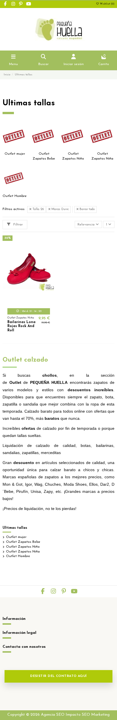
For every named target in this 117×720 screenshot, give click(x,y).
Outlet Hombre (15, 196)
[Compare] (28, 301)
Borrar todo (87, 209)
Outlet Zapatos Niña (23, 551)
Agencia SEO (52, 715)
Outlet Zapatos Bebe (23, 542)
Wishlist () (106, 4)
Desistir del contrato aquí (58, 676)
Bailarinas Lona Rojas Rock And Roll (21, 326)
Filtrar (17, 224)
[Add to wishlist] (21, 301)
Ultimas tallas (15, 528)
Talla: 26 (38, 209)
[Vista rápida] (35, 301)
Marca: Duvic (60, 209)
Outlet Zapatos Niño (23, 546)
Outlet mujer (15, 154)
